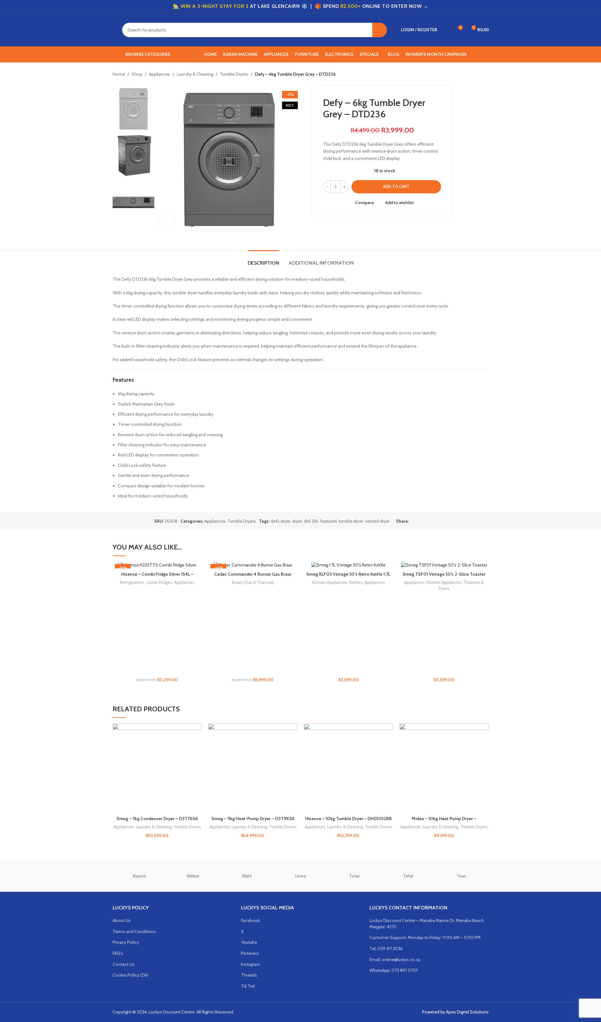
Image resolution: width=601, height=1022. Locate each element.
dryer (297, 521)
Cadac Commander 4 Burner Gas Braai (252, 574)
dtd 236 (311, 521)
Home (119, 74)
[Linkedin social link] (435, 521)
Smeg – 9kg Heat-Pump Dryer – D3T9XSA (252, 818)
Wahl (246, 876)
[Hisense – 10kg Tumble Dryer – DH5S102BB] (348, 768)
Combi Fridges (159, 582)
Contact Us (124, 964)
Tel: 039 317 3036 (386, 948)
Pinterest (250, 953)
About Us (122, 920)
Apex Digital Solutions (467, 1012)
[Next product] (485, 74)
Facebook (250, 920)
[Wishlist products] (446, 30)
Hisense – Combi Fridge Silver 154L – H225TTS (157, 577)
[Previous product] (470, 74)
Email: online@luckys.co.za (394, 959)
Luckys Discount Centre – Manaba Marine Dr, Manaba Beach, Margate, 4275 (427, 924)
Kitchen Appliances (329, 582)
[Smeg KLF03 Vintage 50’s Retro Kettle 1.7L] (348, 565)
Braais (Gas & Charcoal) (253, 582)
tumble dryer (351, 521)
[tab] (263, 259)
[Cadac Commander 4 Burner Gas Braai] (253, 565)
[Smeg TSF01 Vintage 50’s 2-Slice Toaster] (444, 565)
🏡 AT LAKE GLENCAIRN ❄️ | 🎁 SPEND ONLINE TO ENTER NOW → (300, 6)
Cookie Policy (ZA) (130, 975)
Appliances (159, 74)
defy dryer (280, 521)
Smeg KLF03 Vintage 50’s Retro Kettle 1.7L (348, 574)
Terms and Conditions (134, 931)
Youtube (249, 942)
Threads (249, 975)
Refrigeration (132, 582)
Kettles (355, 582)
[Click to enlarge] (167, 222)
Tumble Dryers (234, 74)
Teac (461, 876)
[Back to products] (477, 74)
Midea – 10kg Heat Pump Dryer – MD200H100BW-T (444, 822)
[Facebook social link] (412, 521)
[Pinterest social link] (428, 521)
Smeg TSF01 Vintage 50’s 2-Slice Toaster (444, 574)
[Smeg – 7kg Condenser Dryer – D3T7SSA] (157, 768)
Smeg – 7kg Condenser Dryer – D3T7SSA (157, 818)
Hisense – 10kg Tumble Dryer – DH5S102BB (348, 818)
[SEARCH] (379, 30)
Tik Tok (248, 986)
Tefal (408, 876)
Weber (193, 876)
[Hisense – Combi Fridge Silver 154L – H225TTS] (157, 565)
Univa (300, 876)
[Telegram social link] (443, 521)
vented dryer (377, 521)
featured (328, 521)
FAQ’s (118, 953)
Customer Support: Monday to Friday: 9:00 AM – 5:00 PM (424, 937)
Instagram (250, 964)
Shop (137, 74)
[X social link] (420, 521)
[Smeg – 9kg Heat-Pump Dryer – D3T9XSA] (253, 768)
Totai (354, 876)
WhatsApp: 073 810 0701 (393, 970)
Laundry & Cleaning (195, 74)
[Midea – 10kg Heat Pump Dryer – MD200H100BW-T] (444, 768)
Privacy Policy (126, 942)
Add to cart (396, 186)
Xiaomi (139, 876)
